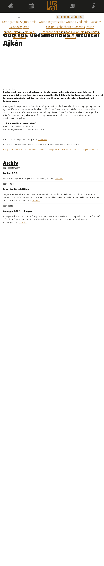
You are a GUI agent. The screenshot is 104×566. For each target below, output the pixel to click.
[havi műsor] (31, 6)
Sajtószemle (28, 22)
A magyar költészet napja (17, 211)
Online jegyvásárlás (52, 22)
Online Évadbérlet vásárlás (83, 22)
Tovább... (59, 178)
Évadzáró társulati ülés (16, 189)
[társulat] (72, 6)
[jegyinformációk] (93, 6)
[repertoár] (10, 6)
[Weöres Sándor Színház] (52, 6)
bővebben (42, 139)
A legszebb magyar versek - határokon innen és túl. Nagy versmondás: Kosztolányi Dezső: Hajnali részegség (50, 149)
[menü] (19, 17)
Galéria (27, 32)
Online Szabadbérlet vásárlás (65, 27)
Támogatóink (10, 22)
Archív (10, 163)
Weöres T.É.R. (10, 173)
